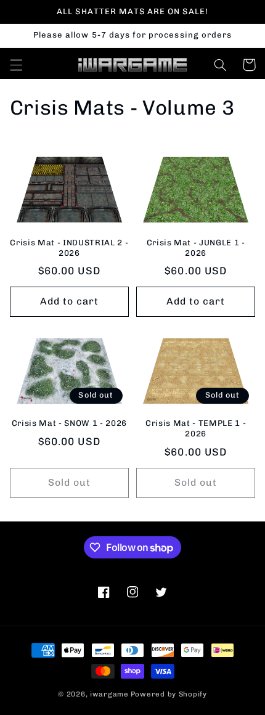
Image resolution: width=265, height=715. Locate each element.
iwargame (109, 694)
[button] (16, 65)
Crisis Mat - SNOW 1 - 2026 (69, 423)
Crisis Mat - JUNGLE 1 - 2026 (196, 248)
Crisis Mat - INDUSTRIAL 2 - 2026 (69, 248)
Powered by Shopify (169, 694)
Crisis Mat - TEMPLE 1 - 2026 (195, 428)
